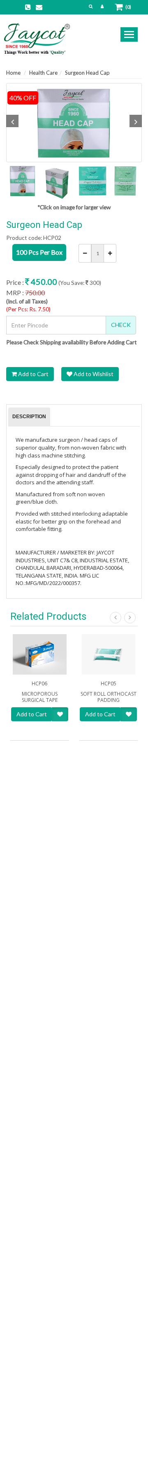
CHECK (121, 324)
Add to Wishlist (92, 373)
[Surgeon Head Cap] (74, 122)
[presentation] (29, 416)
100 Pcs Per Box (39, 252)
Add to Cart (33, 373)
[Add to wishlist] (60, 714)
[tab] (29, 417)
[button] (90, 6)
